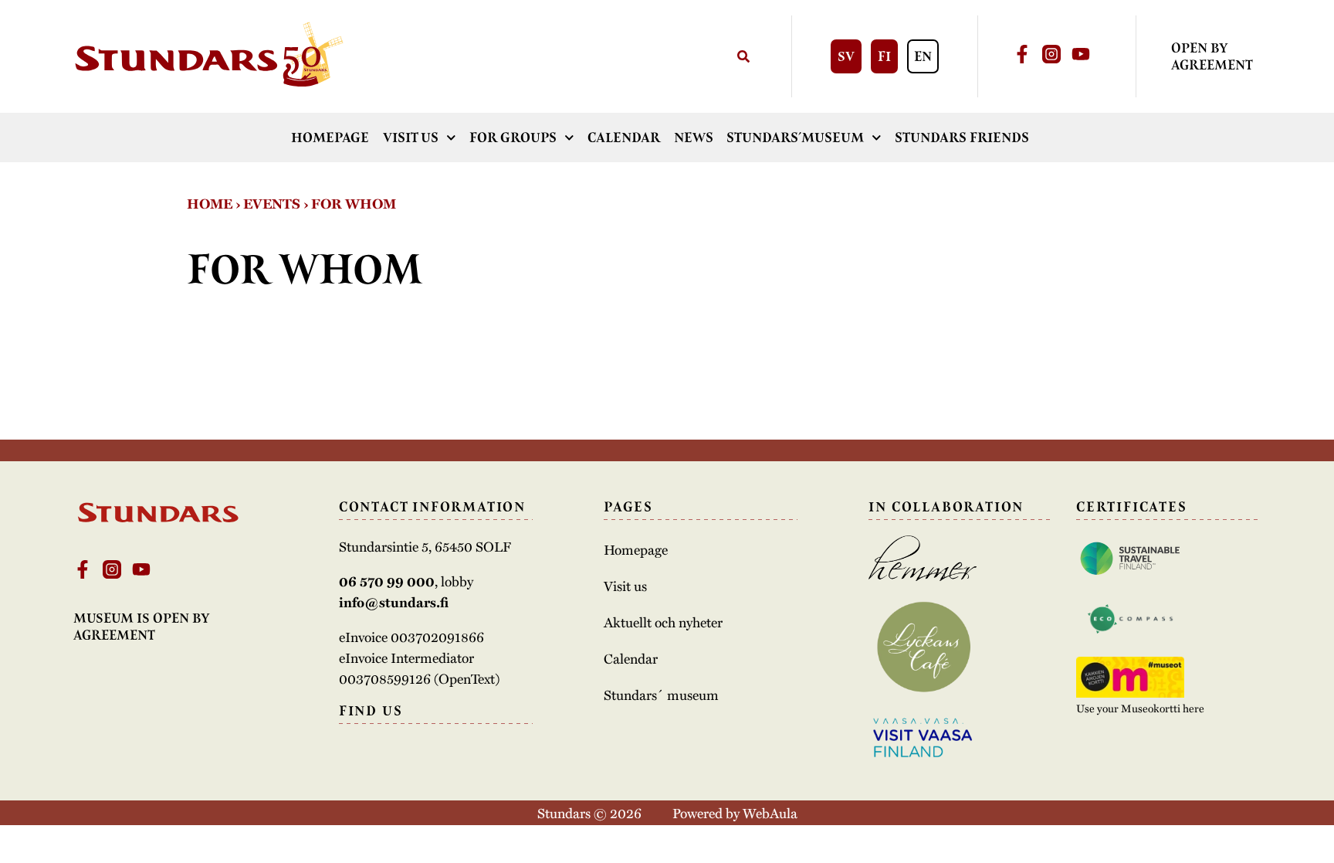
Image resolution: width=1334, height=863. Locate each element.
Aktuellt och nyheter (663, 622)
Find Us (371, 711)
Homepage (330, 137)
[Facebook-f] (1022, 54)
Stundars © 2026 (589, 812)
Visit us (410, 137)
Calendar (623, 137)
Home (209, 203)
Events (271, 203)
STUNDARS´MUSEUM (795, 137)
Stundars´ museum (661, 694)
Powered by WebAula (734, 812)
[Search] (744, 57)
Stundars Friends (962, 137)
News (693, 137)
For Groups (513, 137)
